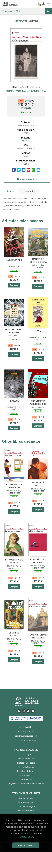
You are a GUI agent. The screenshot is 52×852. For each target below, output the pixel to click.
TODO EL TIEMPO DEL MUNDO (14, 331)
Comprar (14, 285)
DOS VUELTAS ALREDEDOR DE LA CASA (38, 402)
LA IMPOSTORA (14, 260)
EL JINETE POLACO (14, 634)
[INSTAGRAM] (24, 711)
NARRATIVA (18, 21)
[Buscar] (48, 11)
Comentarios (29, 191)
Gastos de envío (26, 775)
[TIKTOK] (28, 711)
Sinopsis (10, 191)
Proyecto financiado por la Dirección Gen (26, 784)
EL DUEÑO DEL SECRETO (38, 561)
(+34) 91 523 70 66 (26, 732)
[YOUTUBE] (33, 711)
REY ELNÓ (14, 401)
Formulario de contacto (26, 740)
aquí (26, 833)
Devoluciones (26, 779)
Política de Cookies (26, 767)
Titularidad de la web (26, 771)
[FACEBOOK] (19, 711)
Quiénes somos (26, 798)
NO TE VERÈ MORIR (38, 484)
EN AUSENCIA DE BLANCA (14, 561)
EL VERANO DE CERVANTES (14, 486)
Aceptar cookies (26, 845)
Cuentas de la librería (26, 811)
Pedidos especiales (26, 802)
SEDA (38, 331)
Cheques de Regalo (26, 806)
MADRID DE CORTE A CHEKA (38, 260)
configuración (25, 836)
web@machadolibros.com (26, 736)
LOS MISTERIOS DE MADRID (38, 636)
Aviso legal (26, 754)
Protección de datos (26, 763)
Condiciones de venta (26, 759)
